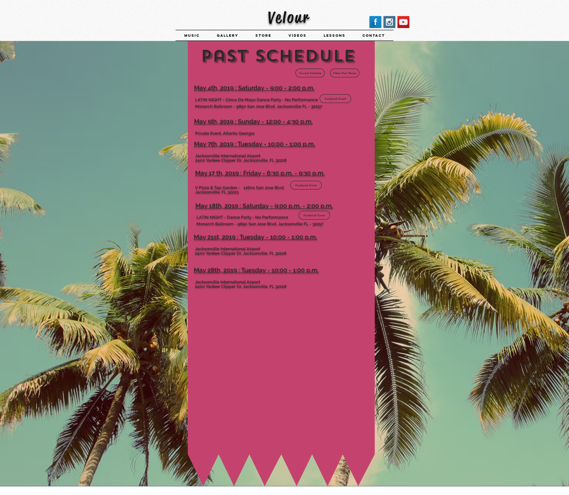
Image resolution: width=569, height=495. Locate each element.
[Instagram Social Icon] (389, 22)
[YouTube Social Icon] (403, 22)
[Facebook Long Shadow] (375, 22)
